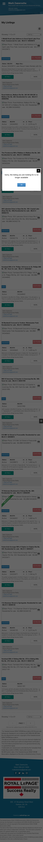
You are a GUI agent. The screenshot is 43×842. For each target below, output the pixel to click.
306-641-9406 (13, 8)
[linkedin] (23, 773)
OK (21, 185)
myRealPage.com (25, 815)
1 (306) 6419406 (7, 86)
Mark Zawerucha (17, 3)
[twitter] (20, 773)
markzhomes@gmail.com (16, 10)
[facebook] (16, 773)
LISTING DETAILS (8, 77)
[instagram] (27, 773)
